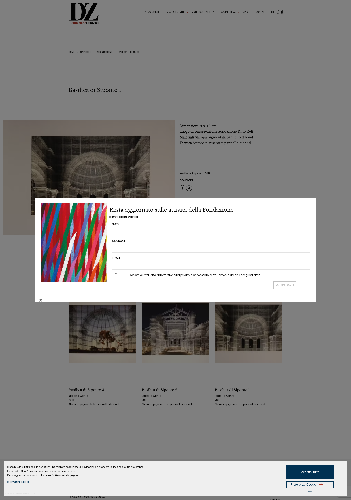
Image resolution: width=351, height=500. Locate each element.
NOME (115, 224)
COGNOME (119, 241)
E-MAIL (116, 258)
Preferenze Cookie (303, 484)
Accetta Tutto (310, 472)
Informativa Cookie (18, 481)
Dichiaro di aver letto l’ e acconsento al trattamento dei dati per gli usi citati (194, 275)
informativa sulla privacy (174, 275)
